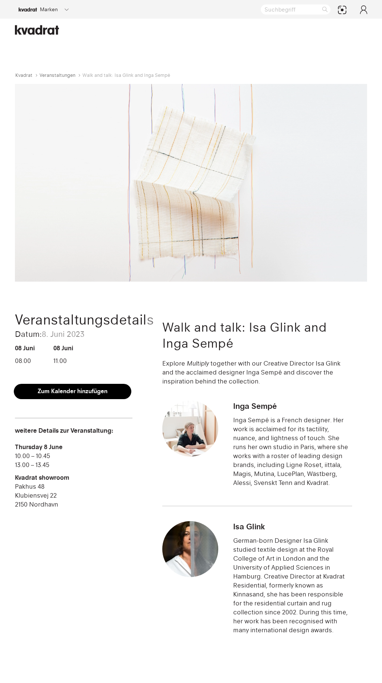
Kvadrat (23, 75)
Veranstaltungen (57, 75)
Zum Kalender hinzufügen (72, 391)
